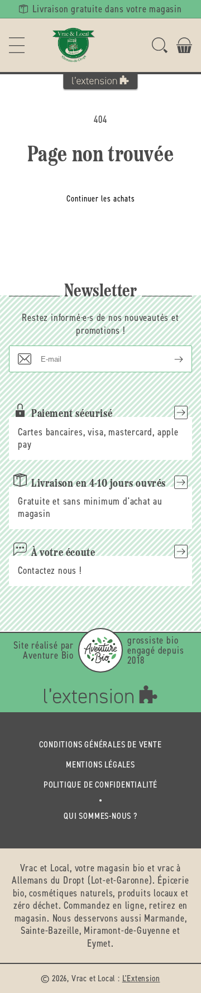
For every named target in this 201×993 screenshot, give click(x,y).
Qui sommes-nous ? (100, 816)
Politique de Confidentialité (100, 784)
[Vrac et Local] (74, 45)
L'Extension (141, 978)
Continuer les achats (100, 198)
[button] (17, 45)
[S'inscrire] (169, 359)
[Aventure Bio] (100, 650)
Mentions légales (100, 764)
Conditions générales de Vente (100, 744)
